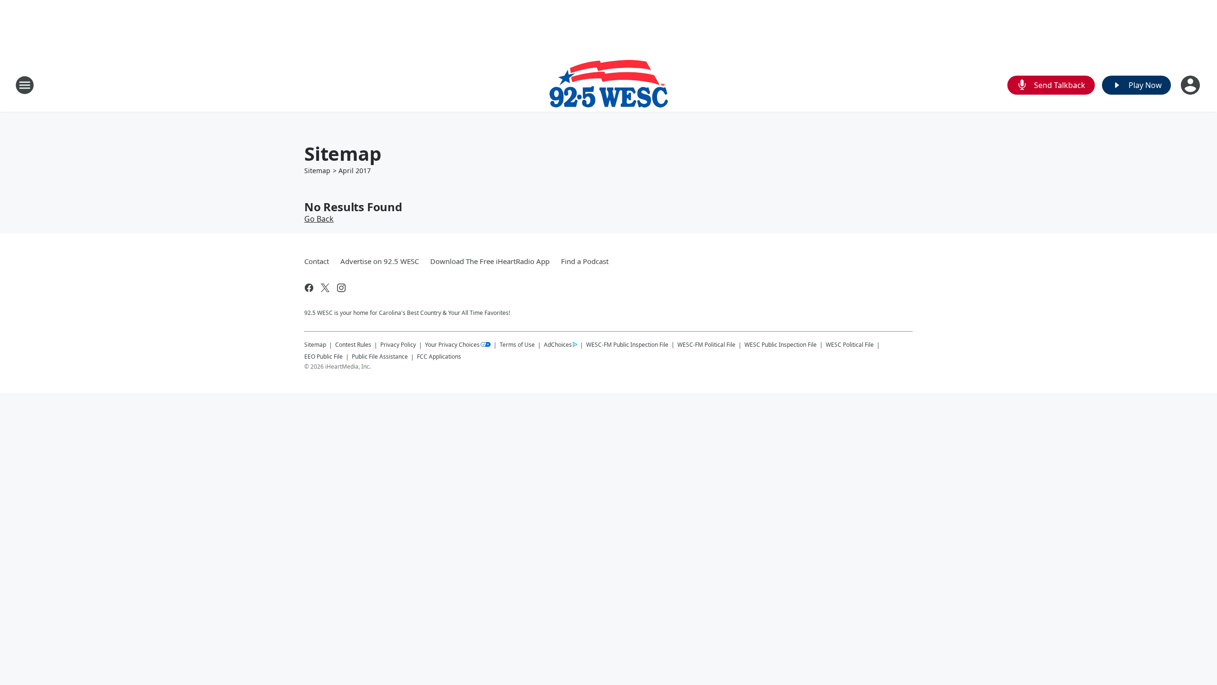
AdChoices (558, 345)
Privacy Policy (398, 345)
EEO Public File (323, 356)
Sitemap (317, 170)
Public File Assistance (380, 356)
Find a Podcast (584, 261)
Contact (316, 261)
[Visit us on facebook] (309, 288)
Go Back (319, 219)
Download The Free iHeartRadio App (490, 261)
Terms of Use (517, 345)
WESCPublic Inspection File (780, 344)
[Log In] (1191, 85)
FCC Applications (439, 356)
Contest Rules (353, 345)
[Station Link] (609, 85)
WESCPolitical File (850, 345)
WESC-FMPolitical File (706, 345)
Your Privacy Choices (452, 345)
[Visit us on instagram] (341, 288)
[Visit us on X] (325, 288)
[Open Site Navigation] (24, 85)
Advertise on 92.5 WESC (379, 261)
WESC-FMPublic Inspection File (627, 344)
